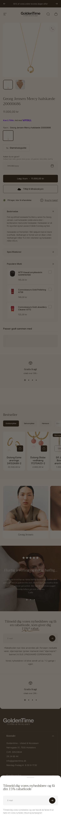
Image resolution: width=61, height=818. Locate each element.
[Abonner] (52, 800)
